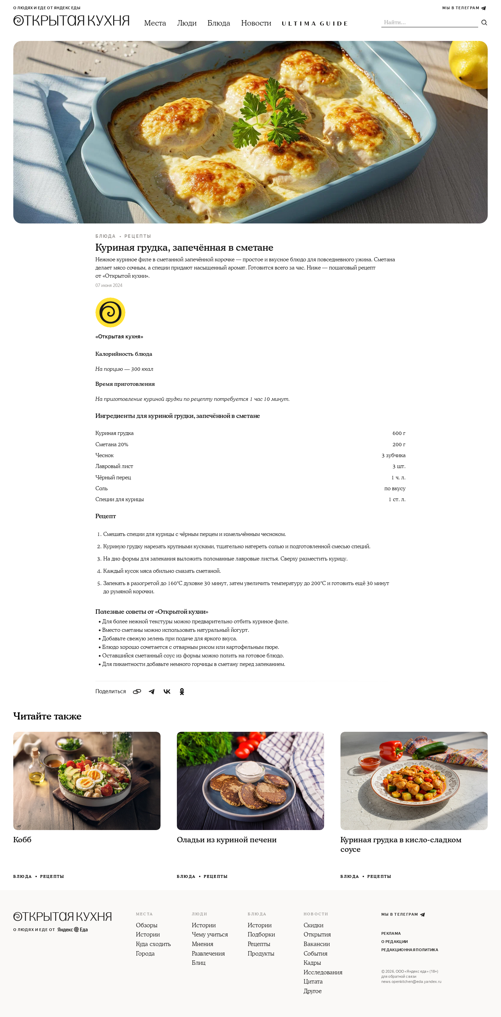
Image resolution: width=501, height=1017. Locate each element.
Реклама (391, 933)
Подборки (261, 935)
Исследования (323, 973)
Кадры (312, 963)
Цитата (313, 982)
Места (155, 23)
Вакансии (317, 944)
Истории (148, 935)
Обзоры (146, 926)
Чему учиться (210, 935)
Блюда (219, 23)
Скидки (313, 926)
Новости (256, 23)
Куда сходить (153, 944)
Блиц (199, 963)
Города (145, 954)
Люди (187, 23)
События (316, 954)
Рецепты (138, 236)
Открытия (317, 935)
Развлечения (208, 954)
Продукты (261, 954)
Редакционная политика (409, 950)
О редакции (394, 942)
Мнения (202, 944)
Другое (313, 992)
